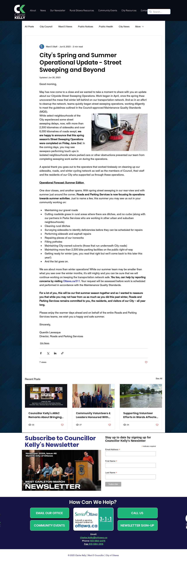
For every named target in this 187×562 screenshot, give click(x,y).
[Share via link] (62, 353)
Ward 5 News (65, 26)
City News (124, 26)
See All (159, 378)
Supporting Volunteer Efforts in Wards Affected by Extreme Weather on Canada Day (140, 415)
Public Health (106, 26)
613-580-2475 (97, 540)
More (138, 26)
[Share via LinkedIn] (55, 353)
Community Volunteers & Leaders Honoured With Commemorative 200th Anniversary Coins (93, 415)
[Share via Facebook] (40, 353)
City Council (46, 26)
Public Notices (85, 26)
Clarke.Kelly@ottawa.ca (93, 537)
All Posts (29, 26)
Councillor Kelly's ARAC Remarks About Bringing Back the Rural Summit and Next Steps (45, 415)
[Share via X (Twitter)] (48, 353)
